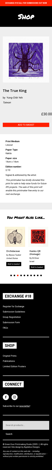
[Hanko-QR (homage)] (37, 249)
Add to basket (26, 125)
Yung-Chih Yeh (15, 97)
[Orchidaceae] (14, 247)
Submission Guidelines (14, 311)
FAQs (5, 327)
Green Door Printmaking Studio (18, 444)
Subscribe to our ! (16, 406)
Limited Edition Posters (14, 366)
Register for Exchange (13, 306)
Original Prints (10, 356)
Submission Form (11, 322)
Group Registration (12, 317)
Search (9, 434)
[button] (11, 275)
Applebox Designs (32, 447)
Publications (9, 361)
